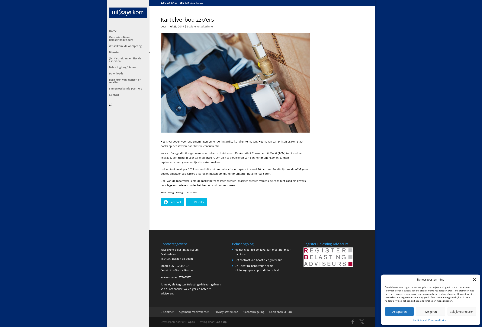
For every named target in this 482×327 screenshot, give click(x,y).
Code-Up (221, 322)
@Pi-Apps (188, 322)
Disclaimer (167, 312)
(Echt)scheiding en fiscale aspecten (125, 60)
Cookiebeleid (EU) (280, 312)
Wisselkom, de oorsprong (125, 46)
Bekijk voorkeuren (462, 311)
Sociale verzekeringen (200, 26)
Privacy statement (226, 312)
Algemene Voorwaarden (194, 312)
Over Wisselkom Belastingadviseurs (121, 39)
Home (113, 31)
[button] (474, 279)
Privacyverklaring (437, 320)
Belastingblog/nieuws (123, 67)
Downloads (116, 73)
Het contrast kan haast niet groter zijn (258, 260)
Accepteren (399, 311)
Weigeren (431, 311)
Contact (114, 94)
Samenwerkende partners (125, 88)
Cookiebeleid (419, 320)
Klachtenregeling (253, 312)
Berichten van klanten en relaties (125, 81)
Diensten (114, 52)
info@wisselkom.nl (182, 270)
